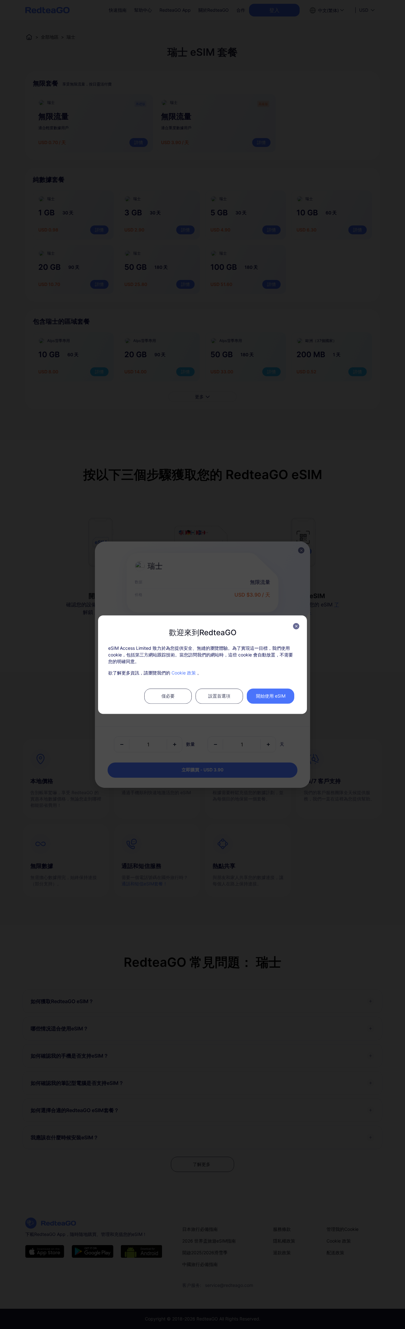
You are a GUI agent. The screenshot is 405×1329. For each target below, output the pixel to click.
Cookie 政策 (183, 672)
